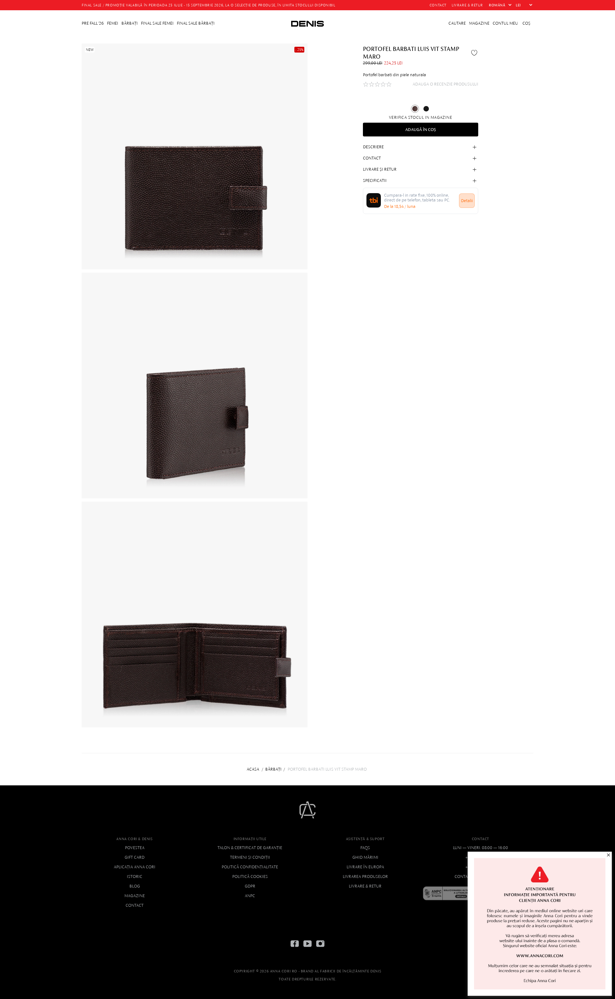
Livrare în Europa (365, 866)
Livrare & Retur (365, 886)
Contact (135, 905)
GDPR (250, 886)
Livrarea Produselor (365, 876)
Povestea (134, 847)
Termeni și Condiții (250, 857)
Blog (134, 886)
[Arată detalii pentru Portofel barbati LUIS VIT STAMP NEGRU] (426, 108)
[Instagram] (320, 948)
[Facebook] (294, 948)
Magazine (134, 895)
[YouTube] (307, 948)
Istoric (134, 876)
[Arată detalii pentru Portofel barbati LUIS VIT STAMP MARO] (415, 108)
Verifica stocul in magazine (420, 117)
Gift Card (134, 857)
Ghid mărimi (365, 857)
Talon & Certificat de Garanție (249, 847)
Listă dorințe (475, 52)
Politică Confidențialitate (250, 866)
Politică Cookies (250, 876)
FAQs (365, 847)
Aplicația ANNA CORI (134, 866)
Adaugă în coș (420, 129)
